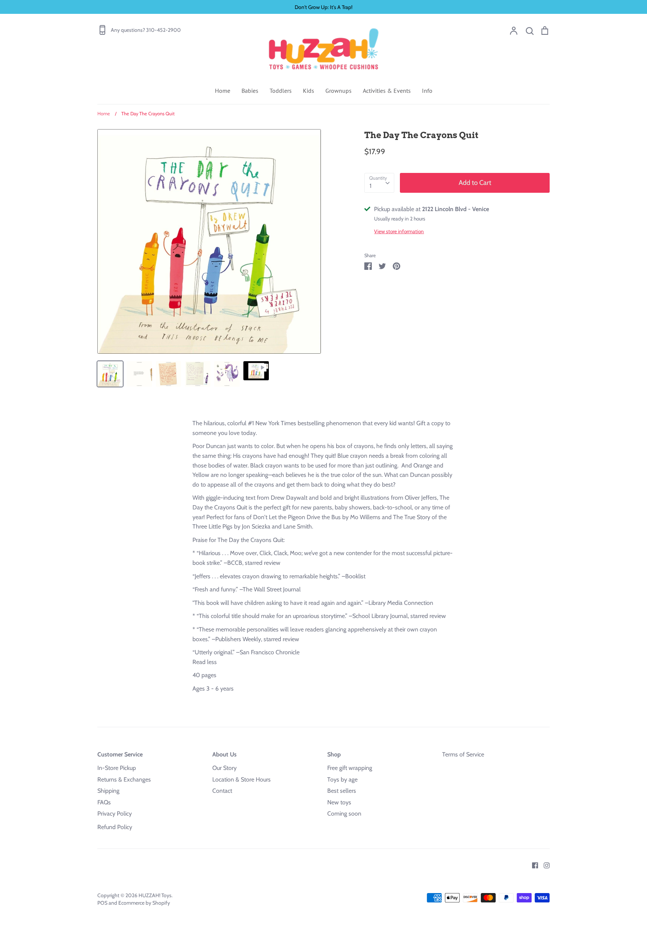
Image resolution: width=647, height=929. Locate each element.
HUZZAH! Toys (155, 895)
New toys (339, 802)
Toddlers (281, 90)
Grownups (338, 90)
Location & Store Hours (241, 779)
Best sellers (341, 790)
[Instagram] (544, 864)
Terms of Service (463, 754)
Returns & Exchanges (124, 779)
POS (102, 903)
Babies (250, 90)
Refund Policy (114, 827)
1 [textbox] (370, 185)
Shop (334, 754)
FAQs (104, 802)
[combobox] (379, 183)
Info (427, 90)
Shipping (108, 790)
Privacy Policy (114, 813)
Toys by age (342, 779)
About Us (224, 754)
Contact (222, 790)
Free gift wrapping (349, 767)
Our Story (224, 767)
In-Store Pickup (116, 767)
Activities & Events (387, 90)
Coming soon (344, 813)
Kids (308, 90)
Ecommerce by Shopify (144, 903)
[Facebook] (532, 864)
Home (222, 90)
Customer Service (120, 754)
